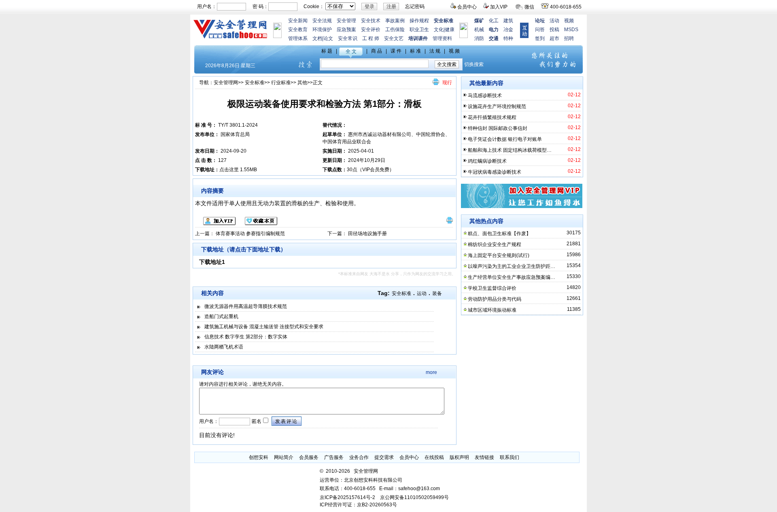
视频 (569, 20)
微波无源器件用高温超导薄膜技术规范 (245, 306)
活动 (554, 20)
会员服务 (308, 457)
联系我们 (509, 457)
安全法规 (322, 20)
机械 (479, 29)
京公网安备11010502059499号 (414, 497)
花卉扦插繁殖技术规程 (492, 117)
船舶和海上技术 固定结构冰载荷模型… (510, 150)
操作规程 (419, 20)
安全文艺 (393, 38)
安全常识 (347, 38)
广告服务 (334, 457)
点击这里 (229, 169)
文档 (317, 38)
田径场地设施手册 (367, 233)
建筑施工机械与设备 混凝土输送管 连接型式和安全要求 (263, 326)
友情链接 (484, 457)
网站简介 (283, 457)
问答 (540, 29)
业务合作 (359, 457)
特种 (508, 38)
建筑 (508, 20)
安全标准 (254, 82)
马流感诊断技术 (485, 95)
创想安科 (258, 457)
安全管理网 (226, 82)
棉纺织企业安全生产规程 (494, 244)
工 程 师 (370, 38)
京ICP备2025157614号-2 (347, 497)
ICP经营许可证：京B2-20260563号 (358, 505)
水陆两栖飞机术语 (223, 347)
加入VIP (498, 7)
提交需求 (384, 457)
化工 (494, 20)
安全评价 (370, 29)
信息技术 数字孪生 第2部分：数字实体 (245, 337)
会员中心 (467, 7)
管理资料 (442, 38)
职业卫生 (419, 29)
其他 (302, 82)
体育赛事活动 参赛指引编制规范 (250, 233)
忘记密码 (415, 6)
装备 (437, 293)
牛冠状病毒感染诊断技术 (494, 172)
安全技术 (370, 20)
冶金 (508, 29)
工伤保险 (395, 29)
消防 (479, 38)
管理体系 (298, 38)
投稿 (554, 29)
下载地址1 (212, 262)
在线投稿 (434, 457)
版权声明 (459, 457)
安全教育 (298, 29)
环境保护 (322, 29)
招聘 (569, 38)
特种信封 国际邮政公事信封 (497, 128)
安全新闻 (298, 20)
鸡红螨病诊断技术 (487, 161)
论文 (328, 38)
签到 (540, 38)
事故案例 (395, 20)
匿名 (256, 421)
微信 (529, 7)
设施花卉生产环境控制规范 (497, 106)
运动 (422, 293)
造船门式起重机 (221, 316)
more (431, 372)
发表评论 (286, 421)
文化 (439, 29)
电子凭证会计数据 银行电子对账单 (505, 139)
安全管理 (346, 20)
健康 (449, 29)
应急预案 (346, 29)
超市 (554, 38)
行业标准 (281, 82)
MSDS (571, 29)
